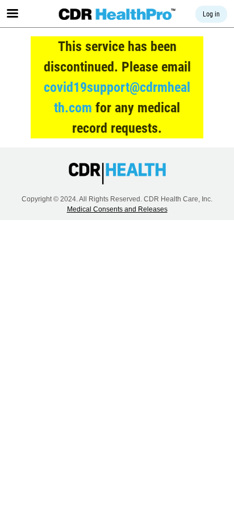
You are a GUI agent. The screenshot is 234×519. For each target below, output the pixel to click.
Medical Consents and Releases (117, 209)
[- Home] (117, 14)
